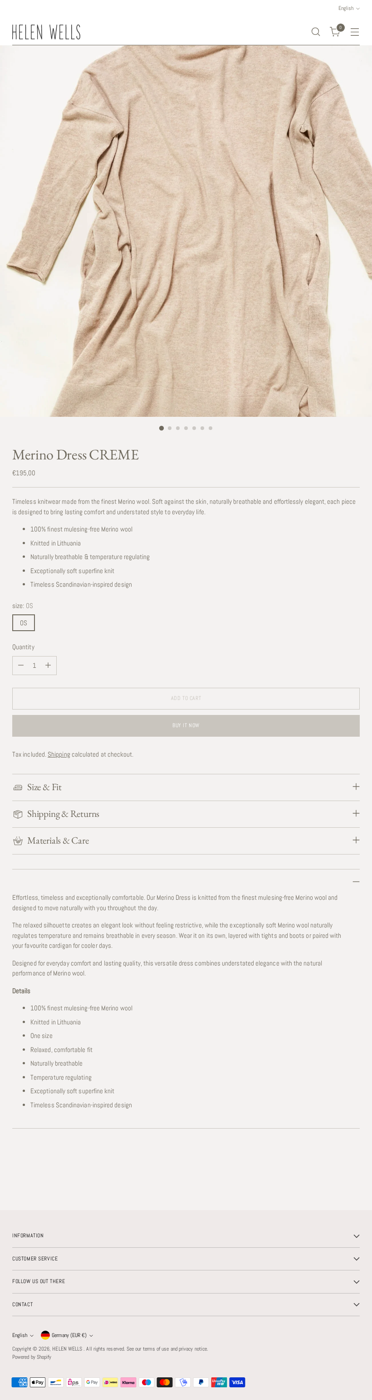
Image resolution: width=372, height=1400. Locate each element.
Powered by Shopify (31, 1357)
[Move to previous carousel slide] (331, 1179)
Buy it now (186, 725)
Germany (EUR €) (69, 1335)
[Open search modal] (316, 32)
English (19, 1335)
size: (22, 605)
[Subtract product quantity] (21, 666)
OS (23, 622)
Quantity (23, 646)
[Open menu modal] (355, 32)
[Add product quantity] (48, 666)
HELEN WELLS (67, 1349)
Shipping (59, 754)
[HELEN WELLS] (46, 31)
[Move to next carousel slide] (352, 1179)
